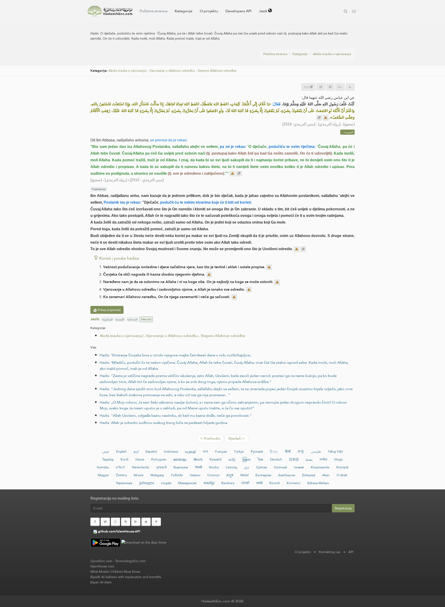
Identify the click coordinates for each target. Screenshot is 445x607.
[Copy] (319, 118)
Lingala (166, 483)
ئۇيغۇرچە (190, 451)
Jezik (263, 11)
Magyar (103, 475)
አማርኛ (120, 467)
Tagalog (108, 459)
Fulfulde (177, 475)
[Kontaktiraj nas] (354, 11)
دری (246, 467)
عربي (105, 451)
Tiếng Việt (335, 451)
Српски (261, 467)
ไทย (260, 459)
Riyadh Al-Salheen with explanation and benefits (125, 577)
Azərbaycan (286, 475)
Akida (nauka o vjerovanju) (332, 54)
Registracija (343, 508)
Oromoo (213, 475)
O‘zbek (342, 475)
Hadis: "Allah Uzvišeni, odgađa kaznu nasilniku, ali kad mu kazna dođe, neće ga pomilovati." (176, 415)
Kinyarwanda (320, 467)
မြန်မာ (246, 459)
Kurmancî (293, 483)
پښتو (309, 459)
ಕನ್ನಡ (229, 475)
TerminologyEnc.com (130, 561)
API (350, 552)
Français (221, 451)
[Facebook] (95, 522)
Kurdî (124, 459)
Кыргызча (181, 467)
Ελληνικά (308, 475)
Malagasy (157, 475)
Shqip (338, 459)
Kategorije (183, 11)
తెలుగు (198, 459)
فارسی (316, 451)
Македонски (187, 483)
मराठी (259, 483)
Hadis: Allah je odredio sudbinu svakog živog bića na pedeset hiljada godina (163, 422)
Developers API (238, 11)
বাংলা (205, 451)
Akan (326, 475)
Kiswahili (216, 459)
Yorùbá (214, 467)
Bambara (227, 483)
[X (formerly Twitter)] (105, 522)
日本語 (294, 459)
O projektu (209, 11)
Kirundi (274, 483)
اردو (136, 451)
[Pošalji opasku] (325, 118)
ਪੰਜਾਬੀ (245, 483)
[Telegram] (125, 522)
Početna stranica (153, 11)
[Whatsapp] (115, 522)
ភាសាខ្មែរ (208, 483)
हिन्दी (288, 451)
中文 (301, 451)
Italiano (195, 475)
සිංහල (274, 451)
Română (342, 467)
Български (263, 475)
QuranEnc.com (101, 561)
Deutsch (276, 459)
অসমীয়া (323, 459)
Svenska (103, 467)
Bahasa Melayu (318, 483)
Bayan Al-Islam (101, 582)
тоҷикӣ (299, 467)
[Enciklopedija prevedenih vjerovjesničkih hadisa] (110, 11)
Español (151, 451)
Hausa (139, 459)
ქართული (146, 483)
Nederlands (140, 467)
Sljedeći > (236, 438)
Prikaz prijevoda (109, 310)
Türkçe (239, 451)
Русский (257, 451)
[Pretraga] (345, 11)
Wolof (244, 475)
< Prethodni (210, 438)
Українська (124, 483)
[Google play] (135, 522)
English (121, 451)
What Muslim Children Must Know (115, 572)
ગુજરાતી (161, 467)
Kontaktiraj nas (329, 552)
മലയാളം (180, 459)
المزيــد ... (347, 132)
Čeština (121, 475)
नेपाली (198, 467)
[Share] (320, 86)
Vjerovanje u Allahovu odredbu (172, 71)
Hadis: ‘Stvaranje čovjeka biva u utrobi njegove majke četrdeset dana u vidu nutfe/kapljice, (175, 355)
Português (158, 459)
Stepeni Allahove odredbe (217, 71)
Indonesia (171, 451)
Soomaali (280, 467)
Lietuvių (231, 467)
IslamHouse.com (102, 566)
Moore (138, 475)
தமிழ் (232, 459)
